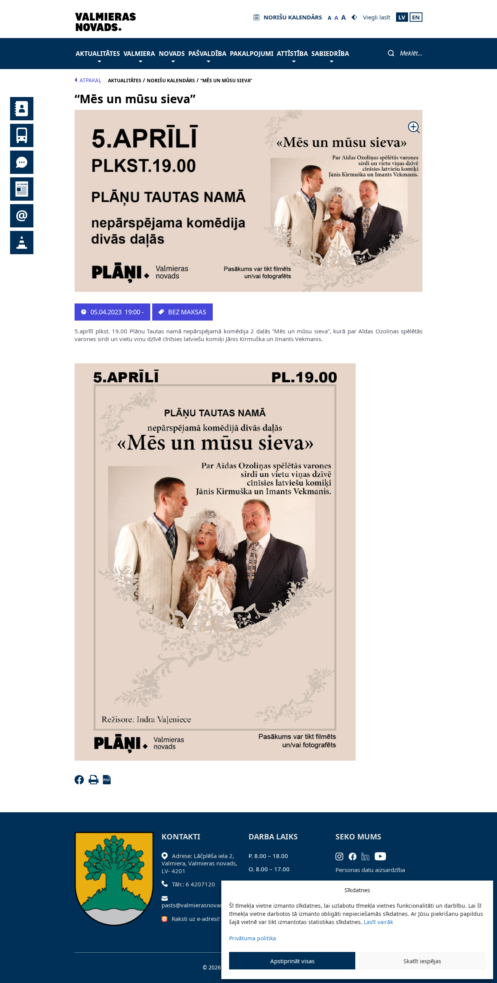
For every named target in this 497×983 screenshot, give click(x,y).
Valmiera (139, 53)
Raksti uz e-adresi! (196, 918)
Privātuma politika (252, 938)
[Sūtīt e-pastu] (167, 898)
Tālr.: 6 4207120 (193, 884)
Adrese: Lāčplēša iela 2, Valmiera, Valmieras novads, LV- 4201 (199, 863)
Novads (172, 53)
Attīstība (292, 53)
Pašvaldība (207, 53)
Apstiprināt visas (292, 961)
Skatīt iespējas (422, 961)
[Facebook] (81, 782)
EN (416, 17)
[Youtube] (383, 856)
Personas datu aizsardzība (370, 870)
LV (401, 17)
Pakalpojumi (251, 53)
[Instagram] (342, 856)
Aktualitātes (98, 53)
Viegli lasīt (376, 17)
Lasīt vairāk (378, 922)
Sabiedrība (330, 53)
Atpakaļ (90, 80)
